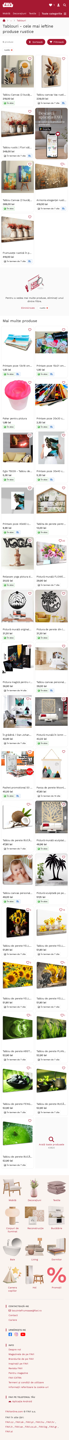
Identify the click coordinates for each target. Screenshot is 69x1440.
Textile (32, 13)
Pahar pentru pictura (15, 418)
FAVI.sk (20, 1422)
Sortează (37, 42)
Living (34, 1259)
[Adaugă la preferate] (29, 58)
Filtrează (59, 42)
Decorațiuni (19, 13)
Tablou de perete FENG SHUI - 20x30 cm (27, 1103)
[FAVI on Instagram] (16, 1334)
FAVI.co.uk (31, 1426)
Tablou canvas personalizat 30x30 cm (25, 893)
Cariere (13, 1320)
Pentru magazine (18, 1373)
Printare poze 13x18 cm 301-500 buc (24, 365)
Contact (13, 1315)
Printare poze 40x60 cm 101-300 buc (24, 523)
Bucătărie (56, 1228)
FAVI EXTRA (15, 1377)
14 (64, 910)
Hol (34, 1287)
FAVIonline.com (14, 1411)
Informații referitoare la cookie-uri (29, 1387)
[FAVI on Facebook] (10, 1334)
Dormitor (57, 1259)
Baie (12, 1259)
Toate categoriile (52, 13)
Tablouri (21, 20)
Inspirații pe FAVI (18, 1363)
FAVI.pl (30, 1422)
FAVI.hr (50, 1422)
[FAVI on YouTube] (23, 1334)
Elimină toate (28, 308)
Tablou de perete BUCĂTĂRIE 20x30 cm (26, 840)
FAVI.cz (9, 1422)
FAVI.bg (43, 1426)
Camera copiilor (12, 1289)
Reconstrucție (35, 1228)
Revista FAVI (15, 1368)
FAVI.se (19, 1426)
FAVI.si (9, 1431)
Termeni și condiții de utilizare (26, 1382)
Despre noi (15, 1349)
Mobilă (6, 13)
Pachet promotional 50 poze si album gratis (28, 787)
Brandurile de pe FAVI (21, 1359)
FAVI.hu (40, 1422)
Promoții (56, 1287)
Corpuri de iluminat (12, 1230)
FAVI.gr (53, 1426)
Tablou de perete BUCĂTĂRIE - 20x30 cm (27, 1156)
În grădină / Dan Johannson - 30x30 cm (26, 734)
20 (63, 541)
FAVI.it (9, 1426)
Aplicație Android (22, 1401)
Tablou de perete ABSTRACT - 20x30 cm (27, 1051)
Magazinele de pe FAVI (21, 1354)
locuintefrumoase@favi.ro (27, 1310)
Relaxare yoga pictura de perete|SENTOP (27, 576)
